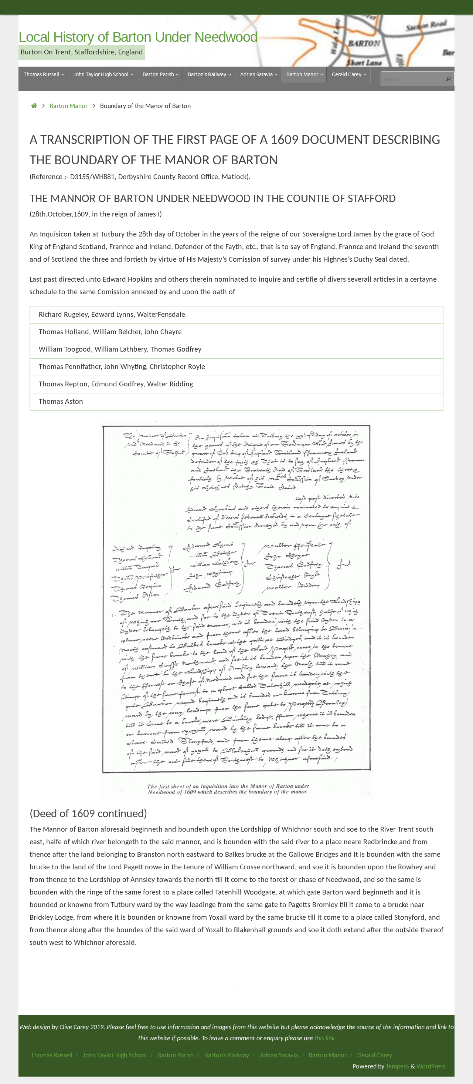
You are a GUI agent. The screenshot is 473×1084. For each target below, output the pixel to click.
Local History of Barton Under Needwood (138, 37)
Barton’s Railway (226, 1055)
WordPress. (431, 1066)
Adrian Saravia (279, 1055)
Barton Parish (175, 1055)
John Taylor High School (115, 1055)
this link (324, 1038)
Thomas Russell (51, 1055)
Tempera (397, 1066)
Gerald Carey (374, 1055)
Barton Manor (69, 106)
